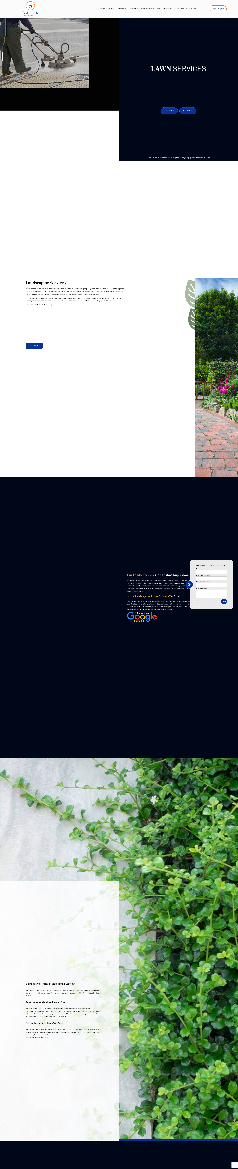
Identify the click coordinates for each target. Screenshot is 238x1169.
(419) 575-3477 (218, 9)
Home (100, 9)
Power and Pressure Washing (150, 9)
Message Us (188, 111)
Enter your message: (202, 588)
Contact (193, 9)
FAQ (182, 9)
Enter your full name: (202, 569)
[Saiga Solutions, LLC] (30, 8)
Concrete (111, 9)
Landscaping (121, 9)
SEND (224, 601)
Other (177, 9)
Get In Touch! (34, 345)
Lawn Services (133, 9)
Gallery (187, 9)
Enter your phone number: (203, 575)
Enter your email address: (203, 582)
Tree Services (167, 9)
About (105, 9)
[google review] (142, 617)
